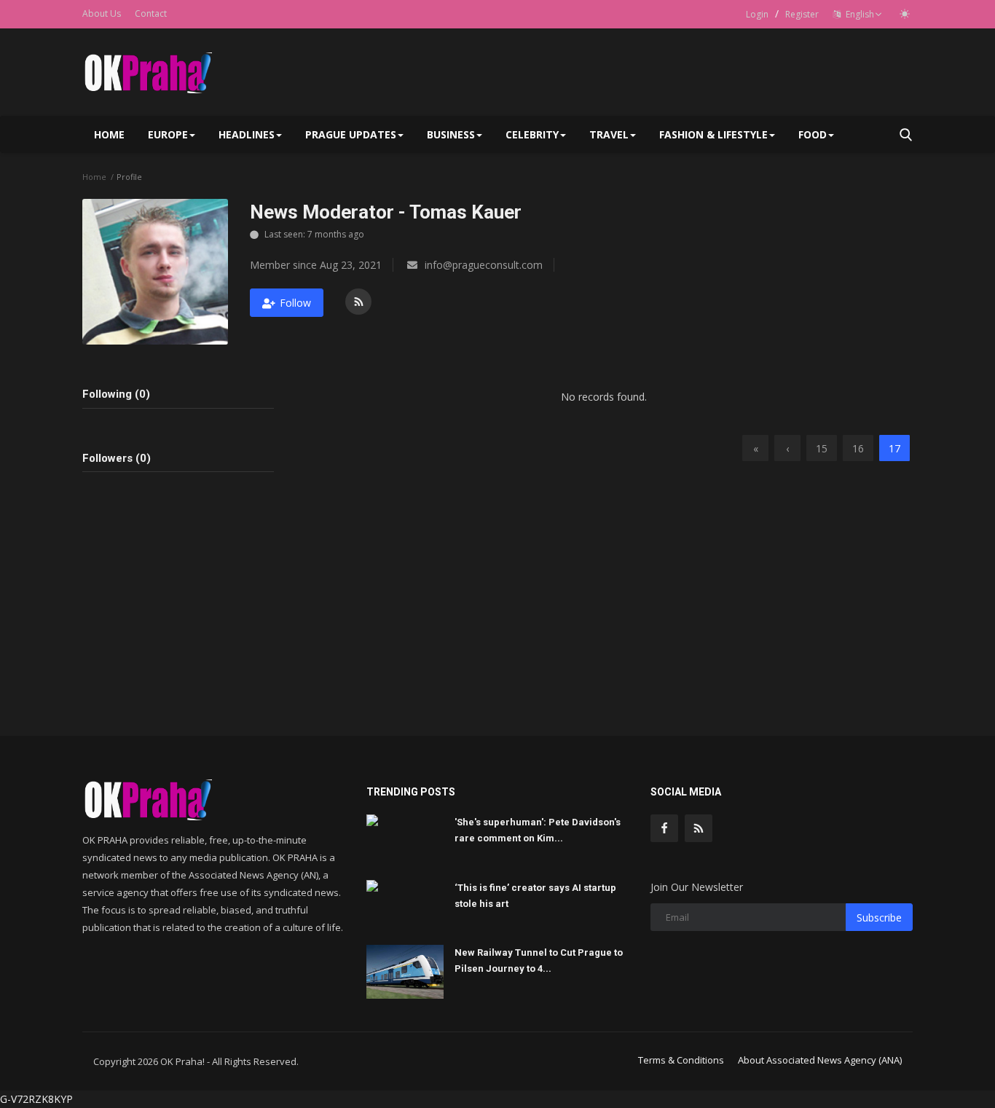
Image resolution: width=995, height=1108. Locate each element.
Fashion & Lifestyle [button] (713, 134)
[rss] (698, 828)
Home (109, 134)
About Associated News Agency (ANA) (820, 1059)
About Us (101, 13)
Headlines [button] (247, 134)
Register (802, 14)
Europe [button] (168, 134)
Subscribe (879, 917)
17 (894, 448)
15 (821, 448)
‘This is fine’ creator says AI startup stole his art (535, 895)
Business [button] (451, 134)
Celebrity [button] (532, 134)
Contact (151, 13)
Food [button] (812, 134)
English (857, 14)
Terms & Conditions (681, 1059)
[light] (905, 14)
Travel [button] (609, 134)
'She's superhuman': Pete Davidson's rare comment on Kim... (538, 830)
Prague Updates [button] (350, 134)
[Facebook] (664, 828)
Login (757, 14)
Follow (295, 303)
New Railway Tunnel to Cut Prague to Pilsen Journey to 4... (539, 960)
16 (858, 448)
